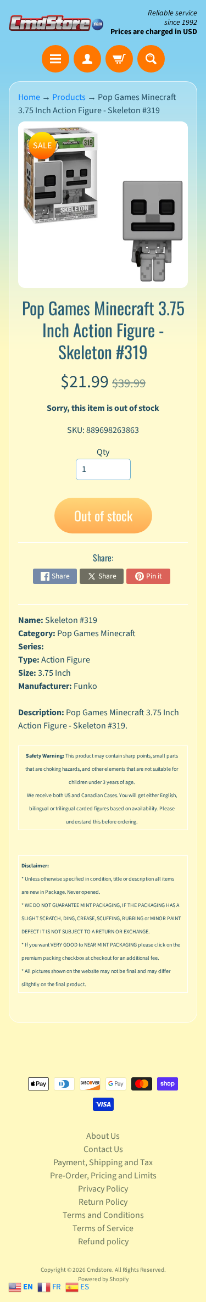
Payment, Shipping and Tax (103, 1162)
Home (29, 97)
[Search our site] (151, 59)
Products (69, 97)
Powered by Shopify (103, 1279)
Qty (103, 452)
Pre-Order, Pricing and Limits (103, 1176)
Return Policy (103, 1202)
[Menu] (55, 59)
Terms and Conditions (103, 1215)
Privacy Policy (103, 1189)
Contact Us (103, 1149)
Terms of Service (103, 1228)
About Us (103, 1136)
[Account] (87, 59)
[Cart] (119, 59)
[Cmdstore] (56, 23)
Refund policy (103, 1242)
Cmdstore (99, 1270)
